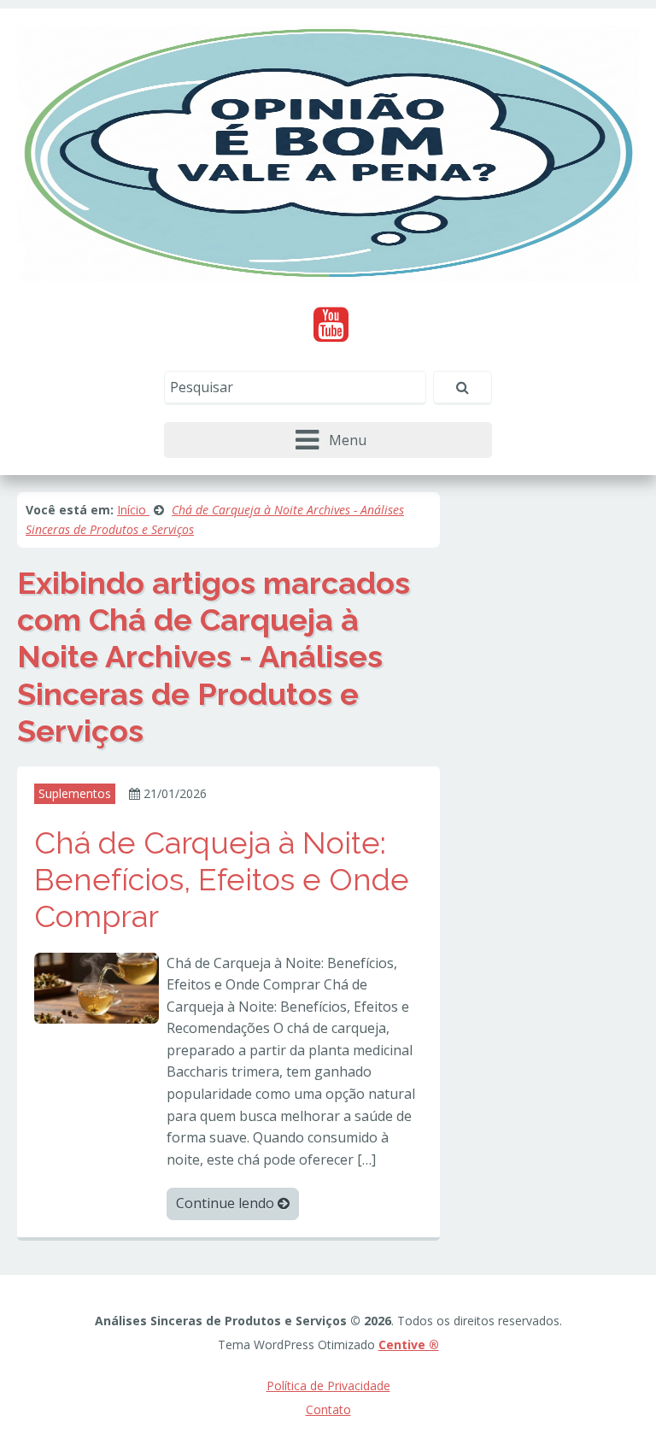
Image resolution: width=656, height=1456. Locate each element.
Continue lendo (227, 1203)
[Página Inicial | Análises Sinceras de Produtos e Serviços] (328, 152)
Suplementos (74, 793)
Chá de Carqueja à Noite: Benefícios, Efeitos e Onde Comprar (221, 879)
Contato (328, 1409)
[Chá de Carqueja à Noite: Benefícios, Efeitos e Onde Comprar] (96, 986)
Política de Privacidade (328, 1385)
